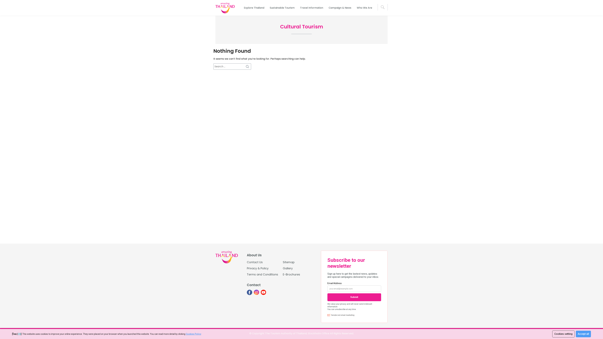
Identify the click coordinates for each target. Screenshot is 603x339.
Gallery (288, 268)
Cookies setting (563, 333)
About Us (254, 255)
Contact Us (255, 262)
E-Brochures (291, 274)
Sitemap (289, 262)
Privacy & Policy (258, 268)
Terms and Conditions (262, 274)
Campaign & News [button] (340, 8)
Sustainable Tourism (282, 8)
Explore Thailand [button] (254, 8)
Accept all (583, 333)
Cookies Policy (193, 334)
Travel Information (311, 8)
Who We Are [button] (364, 8)
